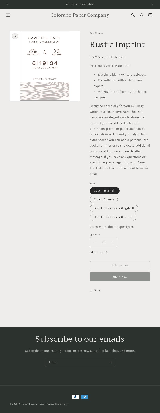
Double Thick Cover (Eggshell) (114, 208)
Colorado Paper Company (32, 404)
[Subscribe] (110, 362)
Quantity (95, 234)
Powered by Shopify (57, 404)
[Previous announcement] (7, 4)
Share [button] (98, 290)
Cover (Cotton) (104, 199)
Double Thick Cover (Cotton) (113, 217)
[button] (8, 15)
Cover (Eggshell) (105, 190)
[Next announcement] (152, 4)
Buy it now (120, 277)
